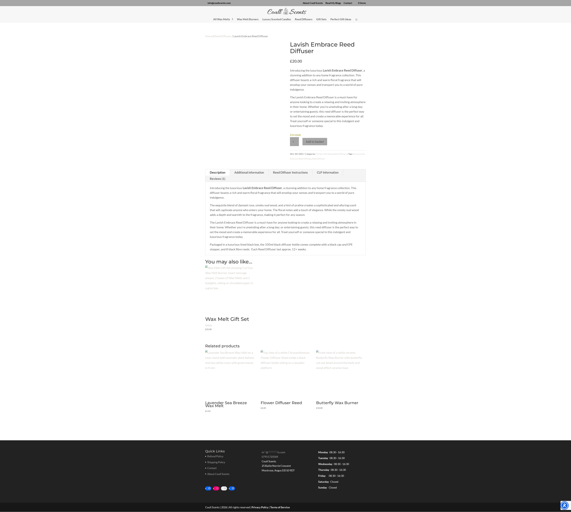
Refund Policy (215, 456)
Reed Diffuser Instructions (290, 172)
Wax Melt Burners (248, 19)
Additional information (249, 172)
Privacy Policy (260, 507)
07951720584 (270, 456)
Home (208, 36)
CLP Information (327, 172)
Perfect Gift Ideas (340, 19)
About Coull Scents (313, 3)
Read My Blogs (333, 3)
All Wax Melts (221, 19)
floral (355, 154)
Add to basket (315, 141)
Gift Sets (321, 19)
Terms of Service (280, 507)
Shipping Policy (216, 462)
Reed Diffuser (318, 158)
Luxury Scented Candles (276, 19)
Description (217, 172)
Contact (348, 3)
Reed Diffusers (303, 19)
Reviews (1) (217, 178)
